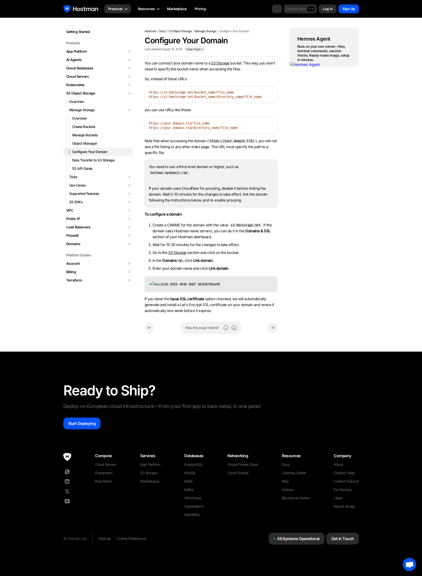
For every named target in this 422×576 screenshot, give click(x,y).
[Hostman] (80, 9)
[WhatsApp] (67, 472)
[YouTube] (67, 501)
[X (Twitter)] (67, 491)
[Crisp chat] (409, 564)
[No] (234, 328)
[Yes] (226, 328)
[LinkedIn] (67, 481)
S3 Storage (220, 63)
